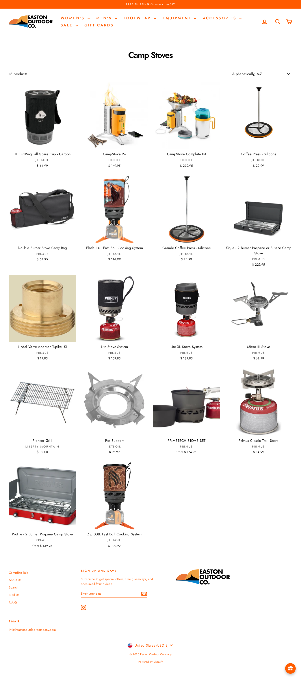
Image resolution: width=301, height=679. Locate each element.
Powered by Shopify (150, 662)
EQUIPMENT (178, 18)
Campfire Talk (18, 572)
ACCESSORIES (220, 18)
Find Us (14, 595)
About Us (15, 580)
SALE (67, 25)
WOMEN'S (73, 18)
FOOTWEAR (138, 18)
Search (13, 587)
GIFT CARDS (98, 25)
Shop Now (42, 144)
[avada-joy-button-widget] (290, 668)
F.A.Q (13, 602)
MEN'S (104, 18)
